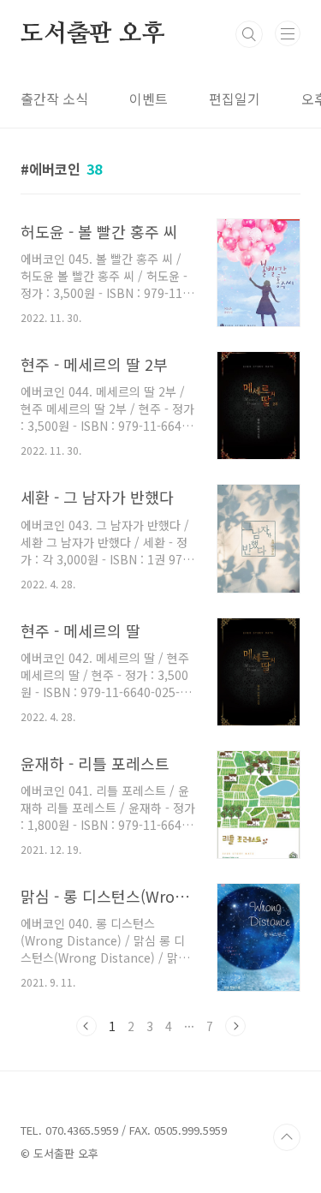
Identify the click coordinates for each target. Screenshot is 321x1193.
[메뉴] (287, 33)
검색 (249, 34)
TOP (286, 1137)
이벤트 (148, 98)
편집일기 (234, 98)
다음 (235, 1026)
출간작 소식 (54, 98)
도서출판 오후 (93, 34)
